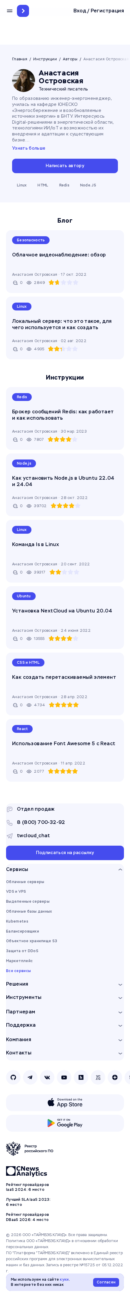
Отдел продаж (36, 809)
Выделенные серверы (28, 901)
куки (64, 1279)
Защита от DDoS (22, 951)
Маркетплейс (19, 960)
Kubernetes (17, 921)
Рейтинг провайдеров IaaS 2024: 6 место (27, 1187)
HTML (42, 185)
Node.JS (88, 185)
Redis (64, 185)
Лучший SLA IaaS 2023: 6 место (28, 1202)
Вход (79, 11)
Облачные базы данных (29, 911)
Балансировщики (22, 931)
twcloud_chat (33, 835)
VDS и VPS (16, 891)
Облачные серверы (25, 881)
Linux (22, 185)
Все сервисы (18, 970)
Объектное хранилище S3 (31, 941)
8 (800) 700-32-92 (41, 822)
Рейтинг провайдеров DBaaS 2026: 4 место (27, 1217)
